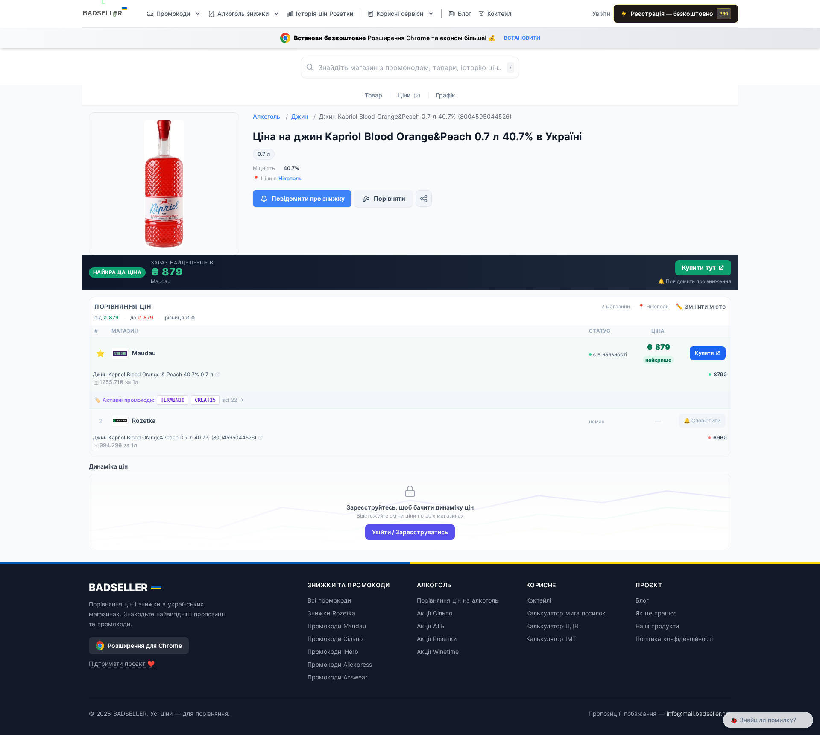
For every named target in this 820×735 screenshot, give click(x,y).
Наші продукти (657, 626)
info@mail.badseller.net (699, 713)
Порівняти (389, 198)
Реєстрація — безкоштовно (679, 13)
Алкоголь (270, 116)
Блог (642, 600)
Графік (445, 95)
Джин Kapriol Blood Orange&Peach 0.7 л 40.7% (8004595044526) (174, 437)
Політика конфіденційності (674, 638)
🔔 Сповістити (702, 420)
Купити (704, 353)
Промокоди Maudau (337, 626)
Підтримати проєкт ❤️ (122, 663)
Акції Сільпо (434, 613)
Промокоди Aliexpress (340, 664)
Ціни (409, 95)
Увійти (601, 13)
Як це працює (656, 613)
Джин (303, 116)
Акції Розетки (437, 638)
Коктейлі (538, 600)
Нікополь (290, 178)
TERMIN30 (172, 400)
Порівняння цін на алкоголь (457, 600)
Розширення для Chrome (145, 645)
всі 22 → (232, 400)
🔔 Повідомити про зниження (694, 281)
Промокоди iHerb (333, 651)
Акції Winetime (438, 651)
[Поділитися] (424, 198)
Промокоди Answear (337, 677)
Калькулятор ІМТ (551, 638)
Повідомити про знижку (308, 198)
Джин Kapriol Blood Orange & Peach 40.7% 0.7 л (153, 374)
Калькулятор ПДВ (552, 626)
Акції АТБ (430, 626)
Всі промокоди (329, 600)
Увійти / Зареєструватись (410, 532)
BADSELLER (118, 587)
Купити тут (699, 267)
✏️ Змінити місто (701, 306)
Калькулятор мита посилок (566, 613)
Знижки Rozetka (331, 613)
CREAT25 (205, 400)
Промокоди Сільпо (335, 638)
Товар (373, 95)
